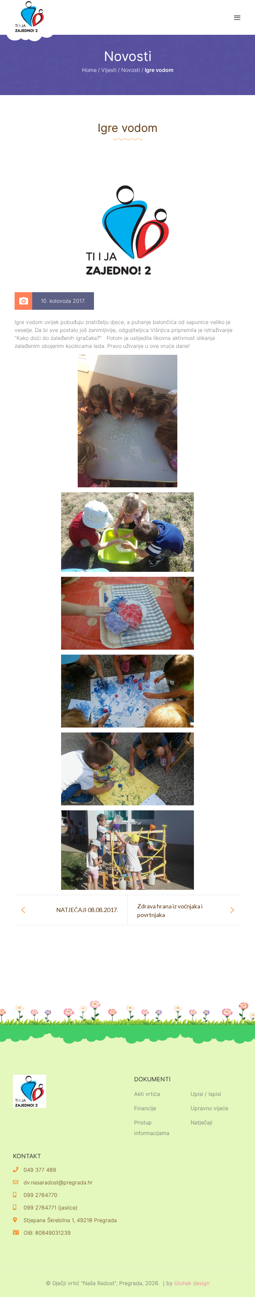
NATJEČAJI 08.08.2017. (87, 909)
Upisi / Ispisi (206, 1094)
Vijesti (109, 70)
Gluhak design (192, 1283)
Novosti (130, 70)
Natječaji (201, 1122)
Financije (145, 1108)
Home (89, 70)
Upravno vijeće (209, 1108)
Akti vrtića (147, 1094)
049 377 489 (40, 1169)
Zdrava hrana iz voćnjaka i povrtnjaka (170, 910)
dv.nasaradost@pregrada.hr (58, 1182)
